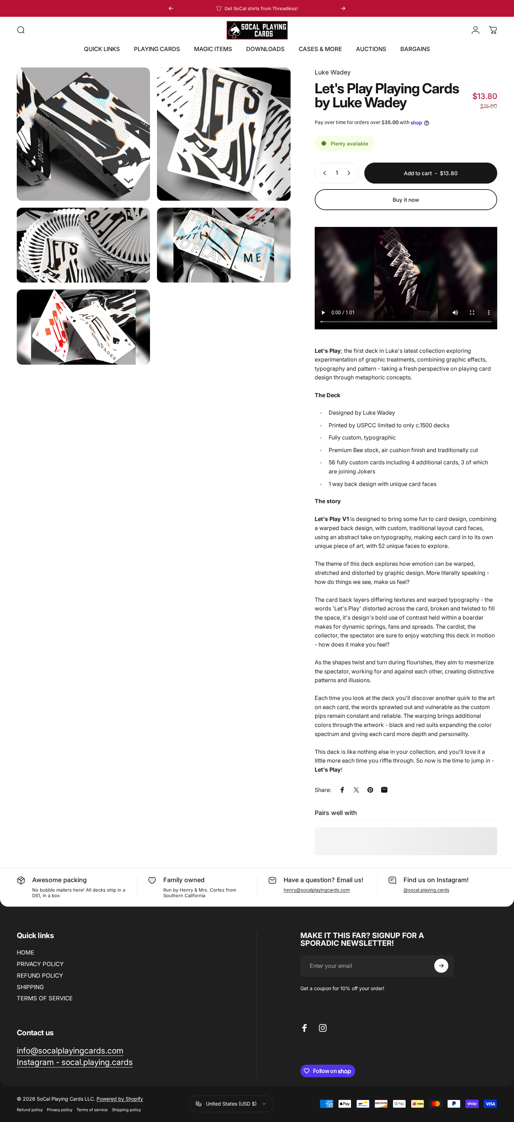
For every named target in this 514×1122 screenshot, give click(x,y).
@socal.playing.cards (426, 890)
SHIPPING (30, 987)
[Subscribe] (441, 966)
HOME (25, 952)
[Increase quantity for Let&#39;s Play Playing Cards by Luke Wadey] (350, 173)
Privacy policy (59, 1109)
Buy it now (406, 199)
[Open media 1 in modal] (83, 134)
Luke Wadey (333, 72)
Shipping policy (126, 1109)
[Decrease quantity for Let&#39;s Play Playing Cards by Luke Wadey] (323, 173)
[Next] (343, 8)
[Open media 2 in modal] (223, 134)
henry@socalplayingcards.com (317, 890)
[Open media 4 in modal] (223, 245)
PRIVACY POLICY (40, 963)
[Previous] (171, 8)
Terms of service (92, 1109)
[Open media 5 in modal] (83, 327)
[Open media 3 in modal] (83, 245)
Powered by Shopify (120, 1099)
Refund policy (30, 1109)
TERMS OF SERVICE (45, 998)
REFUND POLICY (40, 975)
